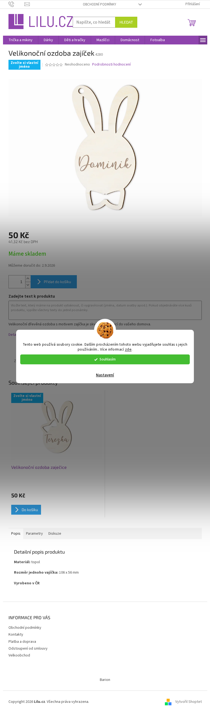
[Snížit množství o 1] (28, 285)
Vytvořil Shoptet (188, 701)
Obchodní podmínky (99, 4)
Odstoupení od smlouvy (28, 648)
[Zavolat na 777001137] (16, 4)
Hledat (126, 22)
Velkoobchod (19, 655)
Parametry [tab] (34, 533)
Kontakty (15, 634)
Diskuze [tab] (54, 533)
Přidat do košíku (57, 281)
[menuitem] (20, 40)
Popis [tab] (16, 533)
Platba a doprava (22, 641)
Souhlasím (108, 359)
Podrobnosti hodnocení (111, 64)
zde (128, 349)
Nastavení (105, 375)
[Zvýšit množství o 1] (28, 278)
